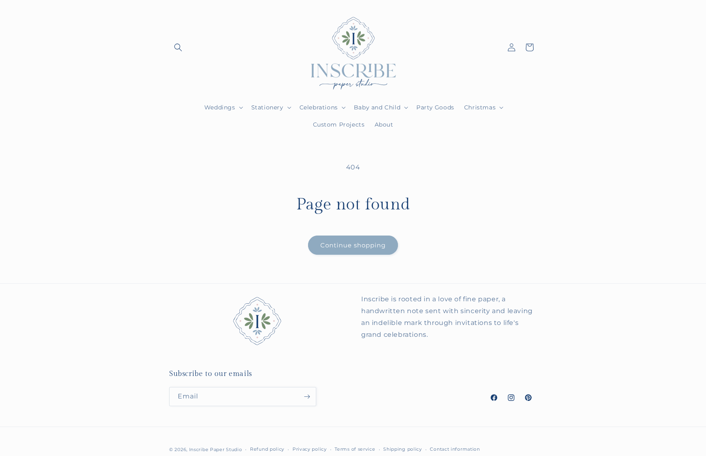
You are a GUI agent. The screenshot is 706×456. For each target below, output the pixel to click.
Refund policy (267, 449)
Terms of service (355, 449)
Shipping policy (402, 449)
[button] (178, 47)
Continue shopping (353, 245)
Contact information (455, 449)
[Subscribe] (307, 396)
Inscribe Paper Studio (215, 449)
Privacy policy (310, 449)
